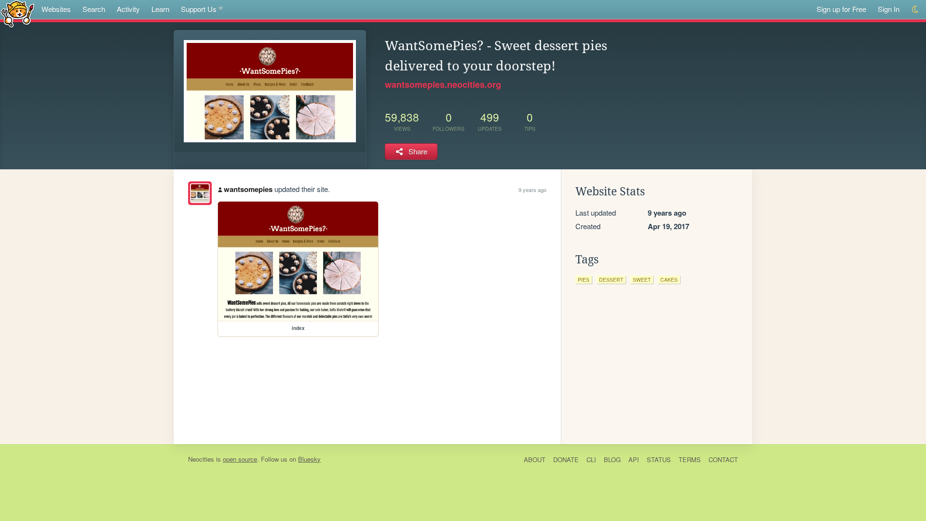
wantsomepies (248, 189)
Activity (128, 9)
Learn (160, 9)
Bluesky (309, 459)
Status (659, 459)
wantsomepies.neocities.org (443, 84)
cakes (669, 279)
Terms (690, 459)
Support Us (199, 9)
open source (240, 459)
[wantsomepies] (200, 193)
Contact (723, 459)
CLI (591, 459)
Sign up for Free (841, 9)
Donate (566, 459)
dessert (611, 279)
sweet (642, 279)
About (534, 459)
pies (583, 279)
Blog (612, 459)
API (633, 459)
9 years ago (532, 189)
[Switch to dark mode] (915, 9)
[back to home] (17, 13)
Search (93, 9)
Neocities (201, 459)
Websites (56, 9)
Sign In (888, 9)
